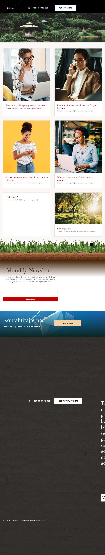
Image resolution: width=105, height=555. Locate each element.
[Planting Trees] (78, 208)
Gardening (93, 231)
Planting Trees (64, 228)
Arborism (86, 231)
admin (9, 108)
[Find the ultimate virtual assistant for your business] (78, 74)
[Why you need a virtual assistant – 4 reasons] (78, 147)
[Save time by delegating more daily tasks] (26, 74)
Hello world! (12, 197)
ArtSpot (43, 520)
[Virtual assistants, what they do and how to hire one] (26, 147)
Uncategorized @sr (36, 108)
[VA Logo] (10, 7)
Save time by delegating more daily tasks (25, 105)
